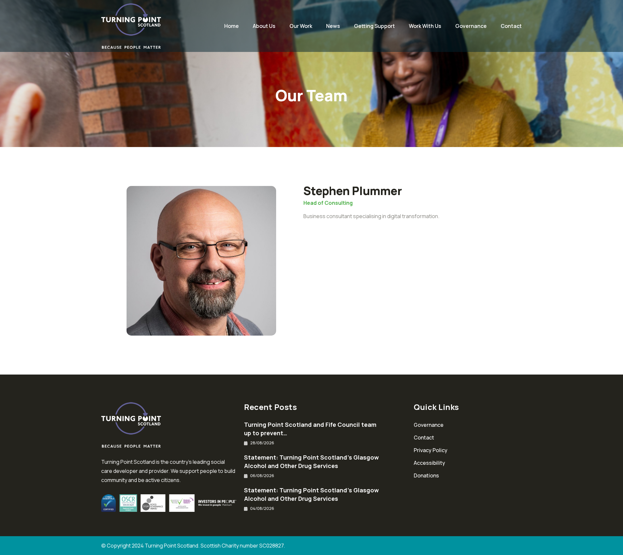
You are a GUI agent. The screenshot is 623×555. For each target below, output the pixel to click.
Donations (426, 475)
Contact (511, 26)
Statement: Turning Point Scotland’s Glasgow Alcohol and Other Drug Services (311, 461)
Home (231, 26)
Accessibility (429, 462)
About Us (264, 26)
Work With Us (425, 26)
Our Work (300, 26)
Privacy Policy (430, 450)
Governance (471, 26)
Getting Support (374, 26)
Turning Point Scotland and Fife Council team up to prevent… (310, 429)
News (333, 26)
